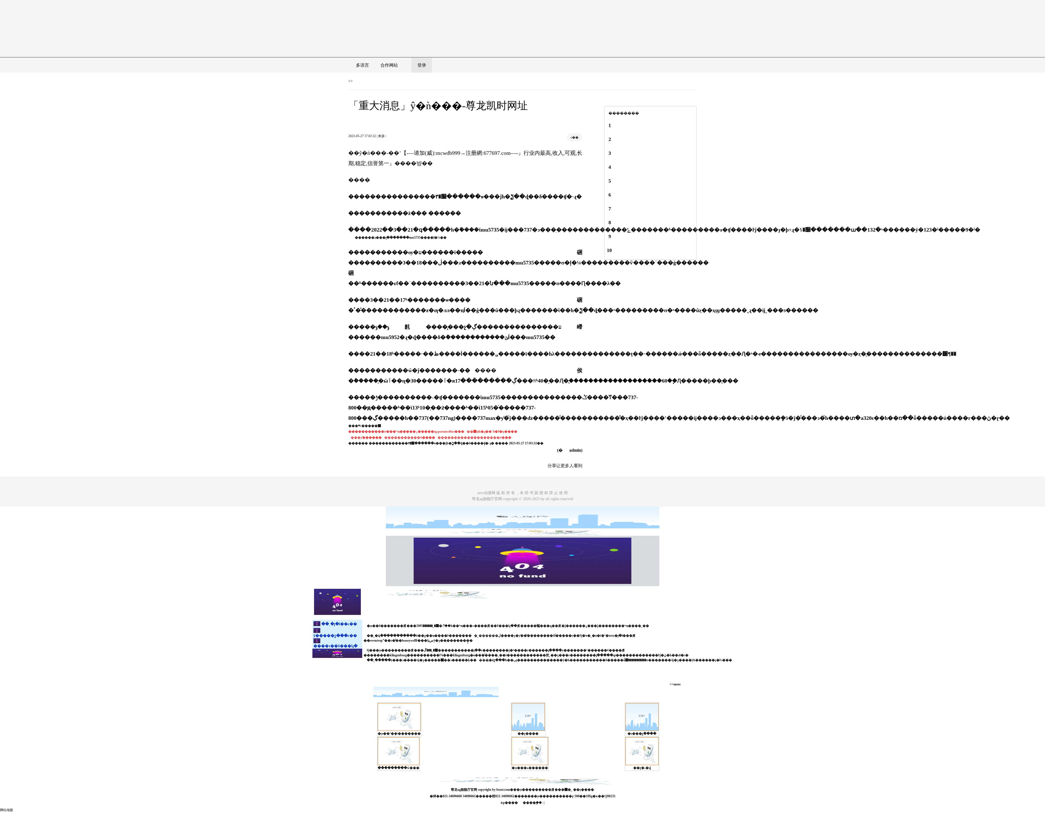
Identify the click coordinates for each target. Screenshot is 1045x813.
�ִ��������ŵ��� (398, 768)
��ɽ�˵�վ (642, 768)
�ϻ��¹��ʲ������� (399, 733)
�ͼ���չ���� (642, 733)
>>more (675, 684)
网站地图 (6, 810)
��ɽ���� (528, 733)
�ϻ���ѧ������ (530, 768)
